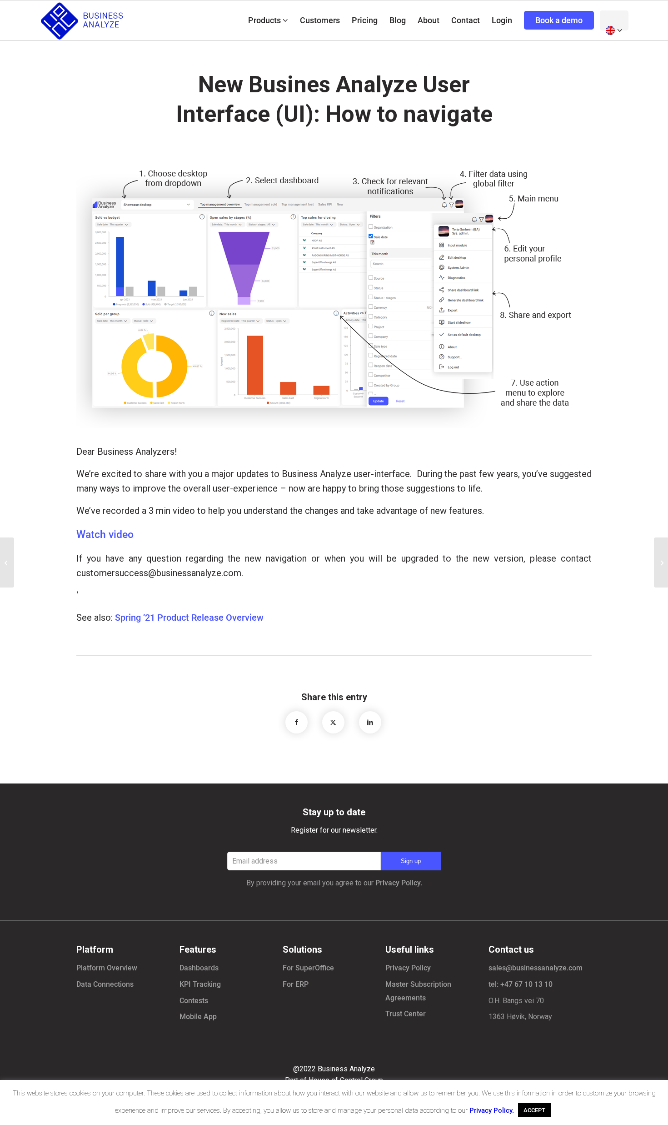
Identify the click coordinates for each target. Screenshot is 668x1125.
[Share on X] (333, 722)
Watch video (105, 534)
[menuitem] (268, 20)
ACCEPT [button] (534, 1110)
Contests (193, 1000)
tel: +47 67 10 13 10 (521, 984)
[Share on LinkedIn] (370, 722)
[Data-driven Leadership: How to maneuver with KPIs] (7, 562)
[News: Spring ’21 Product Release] (661, 562)
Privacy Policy (408, 968)
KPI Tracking (200, 984)
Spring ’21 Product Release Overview (189, 617)
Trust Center (405, 1013)
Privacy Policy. (398, 883)
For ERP (296, 984)
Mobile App (198, 1016)
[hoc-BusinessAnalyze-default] (83, 20)
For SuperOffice (308, 968)
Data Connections (105, 984)
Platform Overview (106, 968)
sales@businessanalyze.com (536, 968)
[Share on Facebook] (296, 722)
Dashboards (199, 968)
